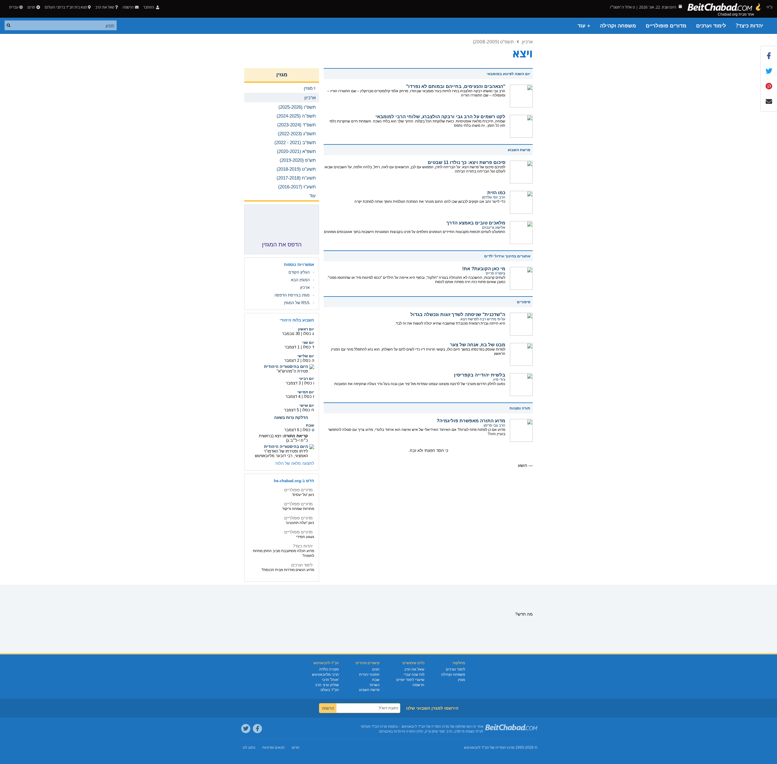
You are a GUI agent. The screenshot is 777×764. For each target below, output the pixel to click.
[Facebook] (257, 728)
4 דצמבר (292, 396)
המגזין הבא (300, 280)
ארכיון (527, 41)
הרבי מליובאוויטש (325, 674)
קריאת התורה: (295, 436)
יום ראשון (306, 329)
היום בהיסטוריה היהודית (286, 366)
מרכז (510, 747)
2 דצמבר (291, 360)
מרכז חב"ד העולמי (374, 726)
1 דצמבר (292, 347)
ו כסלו (309, 383)
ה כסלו (308, 360)
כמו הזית (496, 192)
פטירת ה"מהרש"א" (292, 371)
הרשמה (418, 685)
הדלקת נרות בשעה (291, 417)
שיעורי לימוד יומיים (410, 680)
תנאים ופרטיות (273, 747)
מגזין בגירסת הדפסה (292, 295)
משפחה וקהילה (618, 25)
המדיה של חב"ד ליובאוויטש (485, 747)
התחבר (149, 7)
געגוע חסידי (305, 537)
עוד (312, 195)
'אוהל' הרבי (330, 680)
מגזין (281, 75)
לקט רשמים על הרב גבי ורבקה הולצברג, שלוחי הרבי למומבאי (440, 116)
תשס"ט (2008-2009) (493, 41)
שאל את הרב (104, 7)
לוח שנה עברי (414, 674)
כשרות (374, 685)
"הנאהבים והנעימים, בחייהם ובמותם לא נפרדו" (455, 86)
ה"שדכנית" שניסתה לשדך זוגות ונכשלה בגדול (457, 314)
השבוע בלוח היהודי (297, 320)
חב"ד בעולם (330, 690)
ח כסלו (308, 410)
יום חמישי (305, 392)
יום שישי (307, 405)
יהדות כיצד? (749, 25)
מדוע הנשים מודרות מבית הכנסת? (287, 570)
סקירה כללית (329, 669)
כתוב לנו (249, 747)
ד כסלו (308, 347)
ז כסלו (309, 396)
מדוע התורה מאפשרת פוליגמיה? (471, 420)
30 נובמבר (291, 333)
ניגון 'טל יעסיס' (303, 495)
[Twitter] (245, 728)
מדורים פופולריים (666, 25)
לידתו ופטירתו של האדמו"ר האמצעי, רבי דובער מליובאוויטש (281, 453)
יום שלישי (305, 356)
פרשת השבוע (369, 690)
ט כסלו (308, 429)
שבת (310, 425)
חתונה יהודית (369, 674)
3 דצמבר (293, 383)
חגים (375, 669)
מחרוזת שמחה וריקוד (298, 509)
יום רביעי (306, 379)
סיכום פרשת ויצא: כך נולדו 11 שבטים (466, 162)
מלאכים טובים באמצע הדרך (475, 222)
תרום (31, 7)
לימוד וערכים (711, 25)
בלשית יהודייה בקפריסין (479, 374)
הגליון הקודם (299, 272)
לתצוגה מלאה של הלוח (294, 463)
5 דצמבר (291, 410)
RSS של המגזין (297, 302)
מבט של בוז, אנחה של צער (477, 344)
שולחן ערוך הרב (327, 685)
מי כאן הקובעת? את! (483, 268)
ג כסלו (308, 333)
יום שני (308, 342)
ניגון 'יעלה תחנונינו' (300, 523)
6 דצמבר (291, 429)
